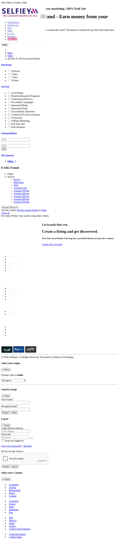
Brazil (12, 493)
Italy (11, 517)
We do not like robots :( (12, 451)
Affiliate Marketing (20, 121)
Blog (9, 30)
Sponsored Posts (19, 108)
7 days (14, 77)
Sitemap (11, 293)
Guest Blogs (17, 93)
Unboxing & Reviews (22, 99)
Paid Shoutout (18, 127)
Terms (10, 265)
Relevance (19, 182)
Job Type (5, 86)
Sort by (17, 179)
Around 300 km (21, 196)
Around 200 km (21, 193)
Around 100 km (21, 190)
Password (6, 434)
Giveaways (16, 117)
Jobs (9, 28)
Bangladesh (14, 490)
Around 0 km (20, 188)
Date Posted (6, 65)
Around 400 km (21, 199)
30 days (15, 80)
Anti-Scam (12, 262)
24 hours (15, 71)
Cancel (5, 413)
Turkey (12, 526)
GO (4, 149)
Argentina (14, 484)
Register (11, 36)
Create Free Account (52, 244)
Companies (12, 291)
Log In (10, 33)
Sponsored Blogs (19, 105)
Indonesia (13, 509)
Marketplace (13, 22)
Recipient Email (10, 406)
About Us (12, 256)
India (9, 53)
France (12, 504)
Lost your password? (11, 446)
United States (15, 537)
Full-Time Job (18, 124)
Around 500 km (21, 202)
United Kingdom (17, 534)
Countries (12, 299)
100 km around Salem (27, 210)
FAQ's (10, 296)
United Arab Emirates (19, 529)
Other (10, 55)
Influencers (12, 25)
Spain (12, 523)
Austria (12, 487)
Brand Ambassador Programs (25, 96)
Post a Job (12, 39)
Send (14, 413)
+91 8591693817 (24, 283)
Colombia (14, 501)
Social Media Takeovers (23, 111)
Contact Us (12, 288)
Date (16, 185)
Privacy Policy (14, 267)
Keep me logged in (14, 440)
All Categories (7, 155)
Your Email (7, 399)
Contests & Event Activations (25, 114)
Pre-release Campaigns (22, 102)
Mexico (12, 520)
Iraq (11, 512)
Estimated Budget (9, 133)
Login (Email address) (12, 428)
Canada (12, 496)
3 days (14, 74)
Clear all (5, 213)
